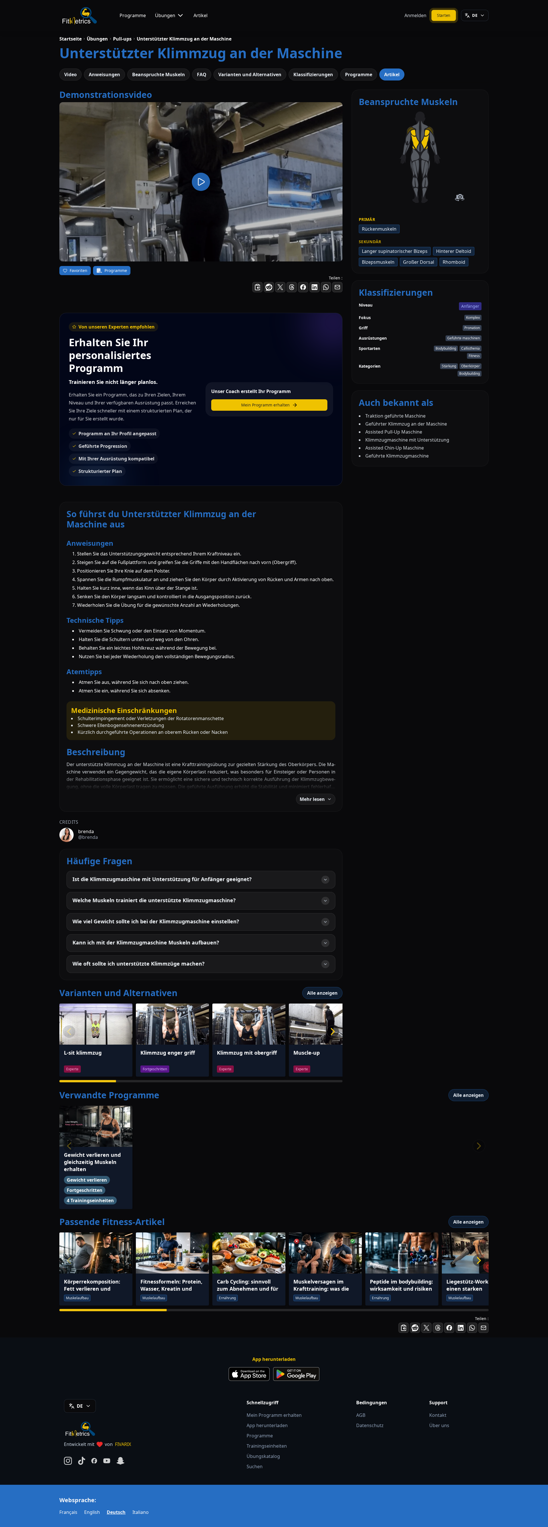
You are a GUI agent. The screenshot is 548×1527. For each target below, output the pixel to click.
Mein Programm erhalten (274, 1415)
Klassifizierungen (313, 74)
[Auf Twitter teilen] (280, 287)
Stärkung (449, 366)
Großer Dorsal (418, 262)
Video (70, 74)
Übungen (165, 15)
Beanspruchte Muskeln (158, 74)
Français (68, 1512)
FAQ (201, 74)
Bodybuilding (446, 348)
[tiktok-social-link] (82, 1461)
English (92, 1512)
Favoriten (78, 270)
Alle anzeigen (322, 993)
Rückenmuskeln (379, 229)
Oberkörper (470, 366)
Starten (443, 15)
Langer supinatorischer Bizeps (395, 251)
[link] (415, 155)
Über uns (439, 1425)
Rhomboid (454, 262)
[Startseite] (79, 15)
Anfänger (470, 306)
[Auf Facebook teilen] (303, 287)
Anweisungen (104, 74)
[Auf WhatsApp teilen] (326, 287)
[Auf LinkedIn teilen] (314, 287)
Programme (133, 15)
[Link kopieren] (257, 287)
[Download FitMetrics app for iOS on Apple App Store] (249, 1374)
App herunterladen (267, 1425)
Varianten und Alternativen (249, 74)
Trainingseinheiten (267, 1446)
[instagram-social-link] (68, 1461)
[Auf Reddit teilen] (269, 287)
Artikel (200, 15)
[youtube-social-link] (107, 1460)
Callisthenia (470, 348)
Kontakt (437, 1415)
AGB (360, 1415)
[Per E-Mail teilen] (337, 287)
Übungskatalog (263, 1456)
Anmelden (415, 15)
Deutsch (116, 1512)
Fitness (474, 355)
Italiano (140, 1512)
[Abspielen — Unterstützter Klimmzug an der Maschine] (200, 181)
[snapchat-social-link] (120, 1461)
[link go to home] (81, 1429)
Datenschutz (370, 1425)
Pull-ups (122, 39)
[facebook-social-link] (94, 1461)
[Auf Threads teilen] (292, 287)
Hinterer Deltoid (453, 251)
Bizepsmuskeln (378, 262)
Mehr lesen (312, 799)
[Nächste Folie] (333, 1031)
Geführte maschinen (463, 338)
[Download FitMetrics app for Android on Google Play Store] (296, 1374)
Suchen (255, 1466)
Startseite (70, 39)
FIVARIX (123, 1444)
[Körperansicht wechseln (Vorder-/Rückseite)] (460, 197)
